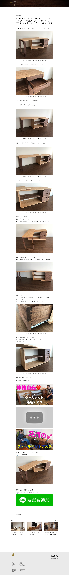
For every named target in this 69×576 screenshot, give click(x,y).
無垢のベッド (13, 571)
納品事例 (21, 563)
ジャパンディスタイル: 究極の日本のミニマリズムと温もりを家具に (18, 533)
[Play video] (34, 394)
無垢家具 (13, 563)
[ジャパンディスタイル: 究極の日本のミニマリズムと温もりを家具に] (18, 526)
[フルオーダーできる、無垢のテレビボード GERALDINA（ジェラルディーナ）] (34, 526)
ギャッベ (21, 562)
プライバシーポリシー (22, 569)
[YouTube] (57, 556)
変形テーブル (13, 564)
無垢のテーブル (14, 565)
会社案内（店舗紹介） (22, 565)
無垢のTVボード (14, 569)
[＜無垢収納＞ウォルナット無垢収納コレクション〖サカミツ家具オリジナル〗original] (51, 526)
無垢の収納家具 (14, 570)
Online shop (21, 564)
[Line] (52, 556)
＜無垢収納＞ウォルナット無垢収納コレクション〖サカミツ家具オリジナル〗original (51, 533)
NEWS (12, 562)
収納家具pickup (18, 514)
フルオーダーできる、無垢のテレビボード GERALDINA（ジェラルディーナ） (34, 533)
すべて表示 (56, 520)
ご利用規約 (21, 570)
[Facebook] (54, 556)
